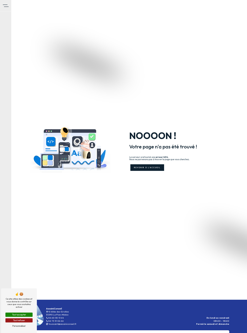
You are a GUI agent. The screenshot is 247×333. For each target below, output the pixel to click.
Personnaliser (19, 325)
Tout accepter (19, 314)
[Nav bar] (5, 5)
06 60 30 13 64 (56, 318)
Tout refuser (19, 320)
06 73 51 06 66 (56, 321)
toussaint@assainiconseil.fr (62, 324)
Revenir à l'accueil (147, 167)
